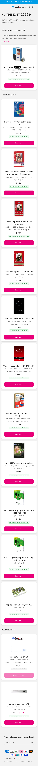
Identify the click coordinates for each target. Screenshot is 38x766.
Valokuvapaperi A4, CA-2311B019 (19, 271)
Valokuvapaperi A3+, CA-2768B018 (19, 366)
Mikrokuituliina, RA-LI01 (19, 657)
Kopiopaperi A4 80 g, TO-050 (19, 605)
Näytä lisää (5, 41)
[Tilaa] (32, 742)
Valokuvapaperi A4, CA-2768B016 (19, 319)
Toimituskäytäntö (9, 762)
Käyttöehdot (31, 762)
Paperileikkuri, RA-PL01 (19, 704)
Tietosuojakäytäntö (19, 759)
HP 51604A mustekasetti (19, 67)
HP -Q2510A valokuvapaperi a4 (19, 463)
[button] (4, 7)
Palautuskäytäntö (21, 762)
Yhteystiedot (30, 759)
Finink (10, 759)
